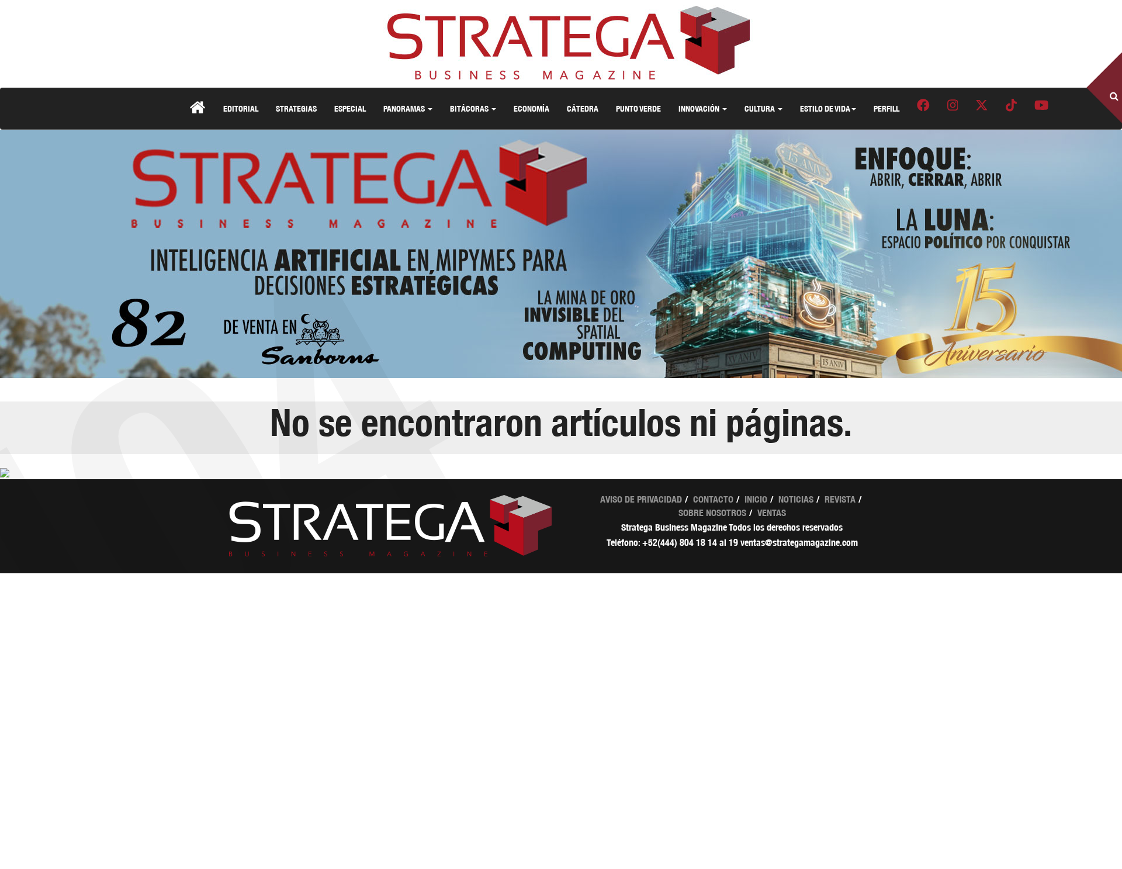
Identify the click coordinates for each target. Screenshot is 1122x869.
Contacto (713, 499)
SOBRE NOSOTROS (712, 512)
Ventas (771, 512)
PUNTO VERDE (638, 108)
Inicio (755, 499)
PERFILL (886, 108)
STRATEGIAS (296, 108)
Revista (840, 499)
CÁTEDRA (582, 108)
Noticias (795, 499)
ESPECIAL (350, 108)
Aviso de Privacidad (641, 499)
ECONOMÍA (531, 108)
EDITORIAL (240, 108)
